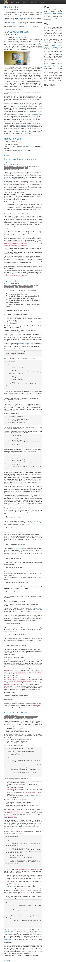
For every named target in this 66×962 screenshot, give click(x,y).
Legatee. (49, 19)
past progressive (15, 548)
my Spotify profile (18, 105)
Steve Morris (20, 721)
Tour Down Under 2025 (16, 31)
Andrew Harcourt (14, 2)
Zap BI (60, 47)
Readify (55, 47)
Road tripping (11, 7)
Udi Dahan (19, 930)
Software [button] (42, 2)
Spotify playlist (10, 22)
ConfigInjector (54, 65)
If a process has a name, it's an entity (20, 160)
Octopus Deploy (56, 45)
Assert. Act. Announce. (24, 343)
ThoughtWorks (34, 933)
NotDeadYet (47, 66)
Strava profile (36, 26)
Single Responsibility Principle (13, 484)
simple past (39, 512)
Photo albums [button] (33, 2)
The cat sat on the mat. (16, 281)
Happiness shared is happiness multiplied (26, 125)
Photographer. (48, 13)
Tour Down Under (16, 14)
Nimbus (46, 65)
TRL (57, 49)
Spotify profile (23, 24)
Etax (45, 41)
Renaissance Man (18, 150)
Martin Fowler (20, 938)
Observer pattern (8, 933)
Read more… (7, 155)
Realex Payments (48, 49)
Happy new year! (13, 138)
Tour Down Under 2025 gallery (18, 20)
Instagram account (23, 18)
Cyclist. (46, 10)
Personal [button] (25, 2)
